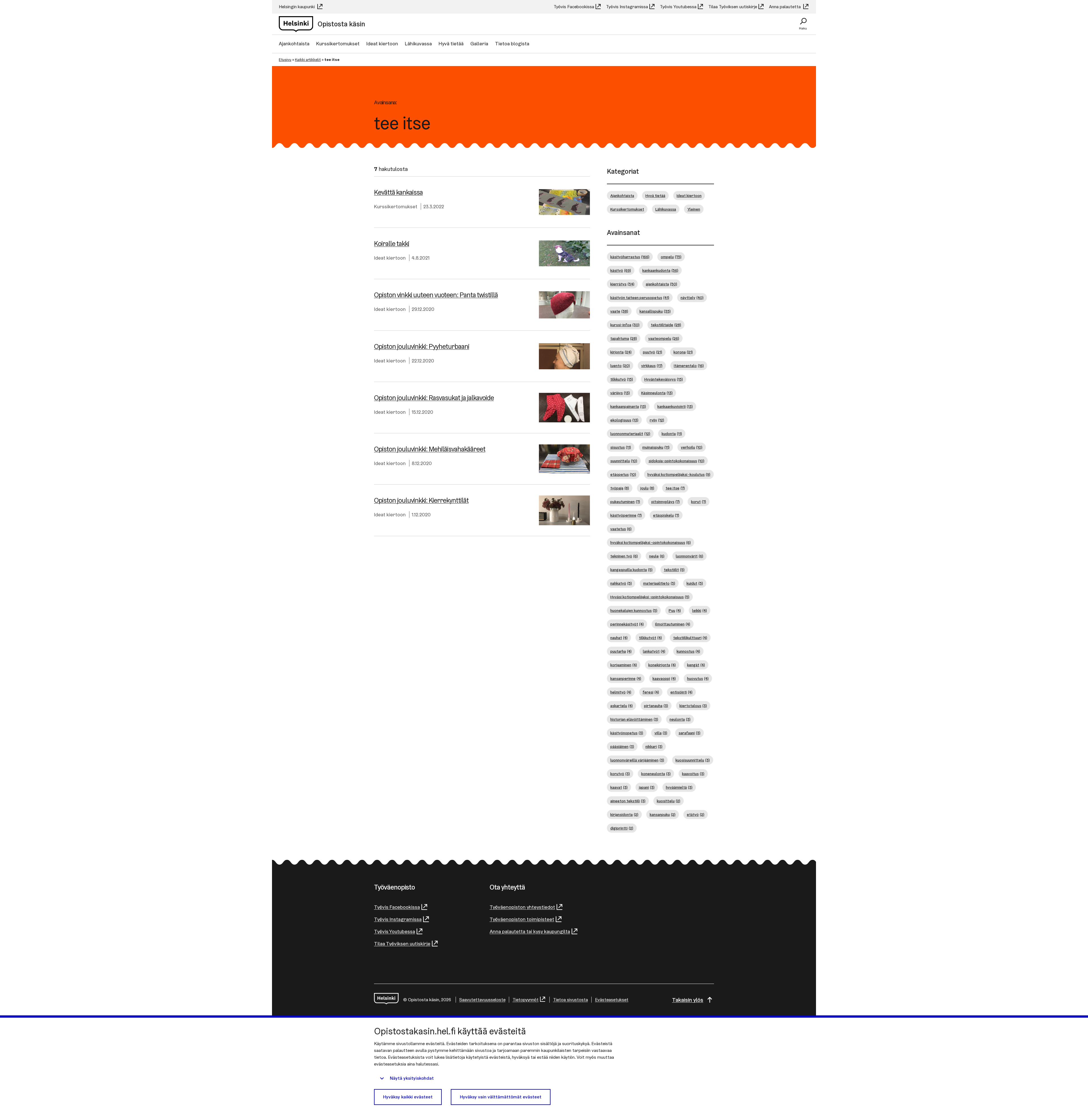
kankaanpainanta (628, 406)
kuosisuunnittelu (692, 760)
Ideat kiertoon (382, 43)
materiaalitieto (659, 583)
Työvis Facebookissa (574, 7)
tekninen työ (624, 556)
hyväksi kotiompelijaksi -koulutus (678, 474)
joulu (647, 488)
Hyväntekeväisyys (663, 379)
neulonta (680, 719)
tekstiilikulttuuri (690, 637)
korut (698, 501)
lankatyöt (654, 651)
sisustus (620, 447)
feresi (651, 692)
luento (620, 365)
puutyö (652, 352)
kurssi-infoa (624, 324)
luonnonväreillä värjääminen (637, 760)
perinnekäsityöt (627, 624)
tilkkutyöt (650, 637)
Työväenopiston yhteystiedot (522, 907)
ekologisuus (624, 420)
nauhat (619, 637)
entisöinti (681, 692)
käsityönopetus (626, 732)
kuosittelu (668, 800)
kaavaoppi (664, 678)
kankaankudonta (660, 270)
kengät (696, 664)
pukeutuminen (625, 501)
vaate (619, 311)
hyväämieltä (679, 787)
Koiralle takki (391, 243)
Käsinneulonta (657, 392)
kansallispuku (655, 311)
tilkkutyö (621, 379)
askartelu (621, 705)
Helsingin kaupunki (297, 7)
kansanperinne (625, 678)
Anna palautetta (785, 7)
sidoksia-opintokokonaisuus (676, 460)
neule (656, 556)
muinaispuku (656, 447)
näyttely (692, 297)
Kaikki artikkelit (308, 59)
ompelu (671, 256)
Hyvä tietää (451, 43)
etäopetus (623, 474)
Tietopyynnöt (526, 1000)
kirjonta (621, 352)
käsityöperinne (626, 515)
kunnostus (688, 651)
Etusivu (285, 59)
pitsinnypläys (665, 501)
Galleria (479, 43)
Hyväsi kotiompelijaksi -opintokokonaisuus (649, 596)
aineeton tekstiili (627, 800)
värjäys (620, 392)
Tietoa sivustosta (570, 1000)
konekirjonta (662, 664)
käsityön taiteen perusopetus (639, 297)
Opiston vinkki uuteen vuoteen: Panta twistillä (436, 294)
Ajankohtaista (294, 43)
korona (683, 352)
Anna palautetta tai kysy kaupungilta (530, 931)
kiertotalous (693, 705)
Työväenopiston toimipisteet (522, 919)
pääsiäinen (622, 746)
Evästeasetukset (611, 1000)
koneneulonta (656, 773)
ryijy (657, 420)
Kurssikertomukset (338, 43)
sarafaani (689, 732)
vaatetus (621, 528)
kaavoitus (693, 773)
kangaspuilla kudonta (631, 569)
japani (646, 787)
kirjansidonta (624, 814)
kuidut (695, 583)
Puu (675, 610)
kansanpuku (662, 814)
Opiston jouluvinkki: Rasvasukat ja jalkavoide (434, 397)
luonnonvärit (689, 556)
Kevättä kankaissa (398, 192)
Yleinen (693, 209)
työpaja (619, 488)
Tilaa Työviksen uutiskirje (732, 7)
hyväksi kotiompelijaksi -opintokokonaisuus (650, 542)
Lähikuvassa (418, 43)
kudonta (672, 433)
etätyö (695, 814)
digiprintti (621, 828)
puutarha (621, 651)
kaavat (619, 787)
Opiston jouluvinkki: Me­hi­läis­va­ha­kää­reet (429, 449)
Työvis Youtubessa (678, 7)
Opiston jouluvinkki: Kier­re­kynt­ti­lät (421, 500)
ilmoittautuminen (672, 624)
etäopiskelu (666, 515)
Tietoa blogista (512, 43)
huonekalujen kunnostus (633, 610)
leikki (699, 610)
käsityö (620, 270)
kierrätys (622, 284)
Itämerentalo (689, 365)
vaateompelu (663, 338)
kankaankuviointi (675, 406)
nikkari (653, 746)
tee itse (675, 488)
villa (660, 732)
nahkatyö (621, 583)
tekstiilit (674, 569)
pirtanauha (656, 705)
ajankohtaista (661, 284)
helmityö (620, 692)
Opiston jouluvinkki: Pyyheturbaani (421, 346)
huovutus (698, 678)
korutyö (620, 773)
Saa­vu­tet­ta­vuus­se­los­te (482, 1000)
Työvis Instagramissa (627, 7)
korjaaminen (623, 664)
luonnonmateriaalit (630, 433)
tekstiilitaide (666, 324)
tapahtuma (623, 338)
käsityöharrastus (629, 256)
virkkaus (651, 365)
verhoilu (691, 447)
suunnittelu (623, 460)
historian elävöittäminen (634, 719)
